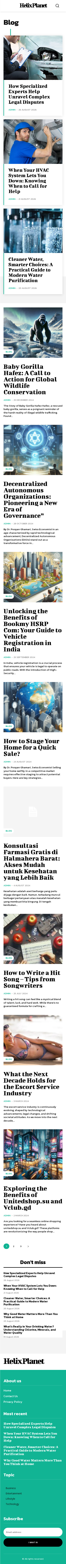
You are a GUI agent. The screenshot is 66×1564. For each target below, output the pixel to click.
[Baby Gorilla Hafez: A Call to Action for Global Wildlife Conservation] (33, 332)
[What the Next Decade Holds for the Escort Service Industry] (33, 1040)
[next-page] (28, 1246)
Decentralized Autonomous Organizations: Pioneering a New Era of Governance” (30, 499)
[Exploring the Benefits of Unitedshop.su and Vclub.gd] (33, 1154)
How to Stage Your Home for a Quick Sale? (31, 747)
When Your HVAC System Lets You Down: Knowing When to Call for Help (28, 180)
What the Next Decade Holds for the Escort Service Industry (31, 1083)
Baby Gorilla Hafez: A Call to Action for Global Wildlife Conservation (30, 379)
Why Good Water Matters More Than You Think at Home (31, 1315)
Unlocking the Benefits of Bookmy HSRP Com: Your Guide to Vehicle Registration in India (33, 630)
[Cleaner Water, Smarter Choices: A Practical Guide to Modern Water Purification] (33, 231)
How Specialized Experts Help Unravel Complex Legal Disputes (29, 94)
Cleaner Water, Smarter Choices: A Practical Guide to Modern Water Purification (30, 269)
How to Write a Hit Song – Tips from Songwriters (32, 979)
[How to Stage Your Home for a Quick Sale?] (33, 707)
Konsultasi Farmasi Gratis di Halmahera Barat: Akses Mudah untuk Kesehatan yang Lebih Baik (32, 861)
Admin (11, 109)
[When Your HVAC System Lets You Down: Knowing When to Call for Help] (33, 141)
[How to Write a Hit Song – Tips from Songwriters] (33, 939)
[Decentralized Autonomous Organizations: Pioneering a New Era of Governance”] (33, 450)
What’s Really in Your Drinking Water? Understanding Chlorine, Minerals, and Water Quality (30, 1329)
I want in (33, 1542)
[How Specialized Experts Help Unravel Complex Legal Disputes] (33, 58)
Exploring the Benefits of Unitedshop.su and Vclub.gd (33, 1197)
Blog (9, 351)
